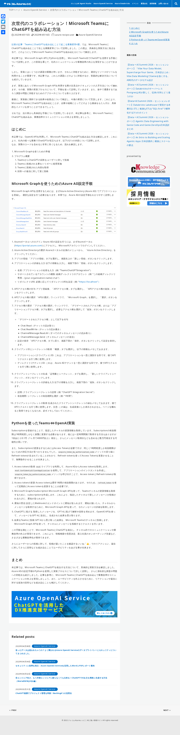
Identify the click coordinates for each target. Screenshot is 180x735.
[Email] (3, 27)
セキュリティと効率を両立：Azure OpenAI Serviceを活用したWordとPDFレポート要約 (55, 665)
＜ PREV (12, 710)
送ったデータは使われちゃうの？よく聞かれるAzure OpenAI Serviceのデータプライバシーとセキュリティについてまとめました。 (66, 652)
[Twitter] (3, 21)
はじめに (134, 27)
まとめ (133, 43)
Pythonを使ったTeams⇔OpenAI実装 (149, 39)
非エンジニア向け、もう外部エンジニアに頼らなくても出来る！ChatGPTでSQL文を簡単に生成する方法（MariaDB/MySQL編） (61, 679)
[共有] (3, 32)
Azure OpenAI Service (90, 34)
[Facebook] (3, 16)
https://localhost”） (89, 281)
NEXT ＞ (167, 710)
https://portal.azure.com (28, 245)
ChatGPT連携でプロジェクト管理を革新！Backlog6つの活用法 (44, 693)
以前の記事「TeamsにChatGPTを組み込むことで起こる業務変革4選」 (47, 44)
